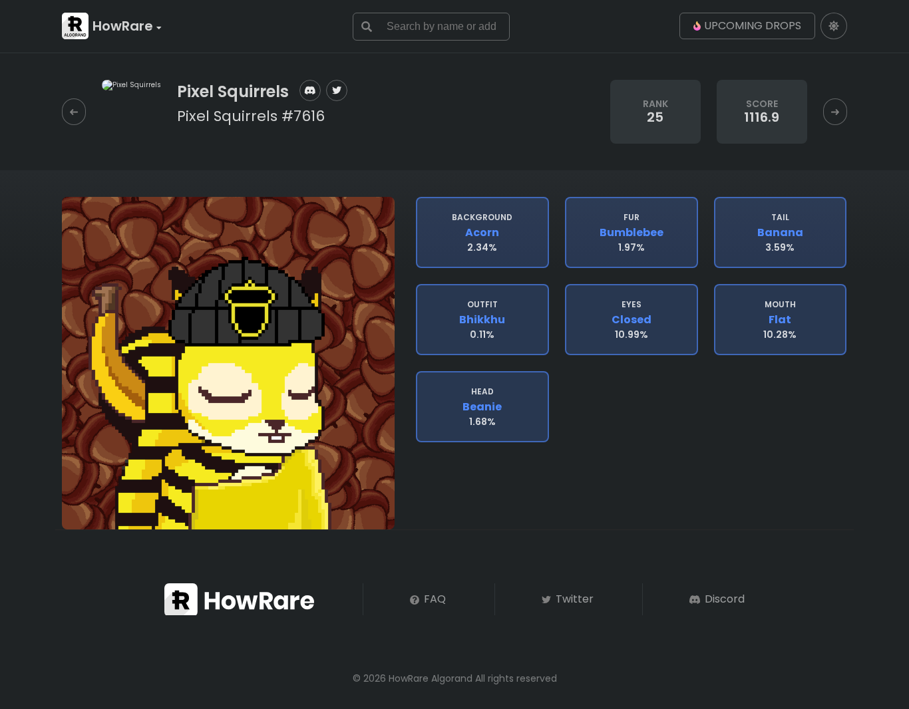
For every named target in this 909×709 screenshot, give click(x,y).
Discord (723, 599)
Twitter (573, 599)
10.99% (631, 320)
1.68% (482, 407)
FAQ (433, 599)
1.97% (631, 233)
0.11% (482, 320)
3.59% (780, 233)
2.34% (482, 233)
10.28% (780, 320)
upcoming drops (752, 25)
